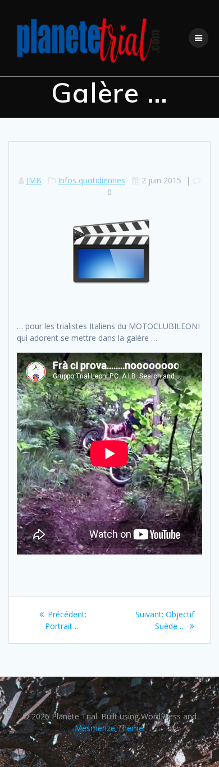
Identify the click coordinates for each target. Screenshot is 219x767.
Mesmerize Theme (109, 728)
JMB (34, 180)
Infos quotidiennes (91, 180)
